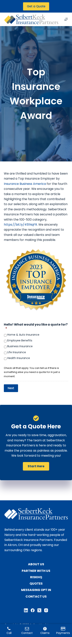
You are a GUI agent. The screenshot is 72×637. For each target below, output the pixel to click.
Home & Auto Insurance (23, 334)
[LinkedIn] (26, 610)
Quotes (36, 584)
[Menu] (66, 19)
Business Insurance (20, 346)
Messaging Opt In (36, 590)
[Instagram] (46, 610)
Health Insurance (18, 358)
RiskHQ (36, 577)
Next (11, 388)
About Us (36, 564)
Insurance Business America (25, 184)
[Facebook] (33, 610)
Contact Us (36, 597)
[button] (36, 466)
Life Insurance (16, 352)
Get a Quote (36, 6)
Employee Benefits (19, 340)
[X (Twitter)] (39, 610)
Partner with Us (36, 571)
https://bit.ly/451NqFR (20, 224)
